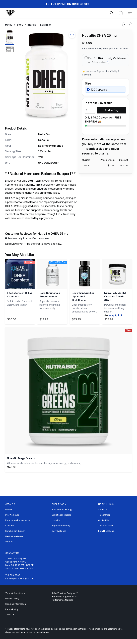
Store (20, 24)
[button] (10, 13)
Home (8, 24)
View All (9, 541)
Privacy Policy (12, 598)
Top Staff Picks (105, 525)
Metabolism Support (15, 531)
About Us (102, 509)
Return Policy (11, 609)
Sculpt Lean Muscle (61, 515)
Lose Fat (56, 520)
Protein (8, 509)
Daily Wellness (59, 531)
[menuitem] (124, 24)
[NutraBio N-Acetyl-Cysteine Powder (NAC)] (117, 274)
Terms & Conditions (15, 593)
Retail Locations (106, 531)
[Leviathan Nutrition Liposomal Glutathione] (85, 274)
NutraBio (45, 24)
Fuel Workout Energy (62, 509)
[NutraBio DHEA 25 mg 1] (9, 49)
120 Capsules (99, 89)
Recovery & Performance (17, 520)
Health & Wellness (14, 536)
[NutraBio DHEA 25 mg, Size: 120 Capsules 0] (9, 37)
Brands (31, 24)
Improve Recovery (61, 525)
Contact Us (103, 520)
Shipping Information (15, 604)
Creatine (9, 525)
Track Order (104, 515)
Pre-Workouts (12, 515)
